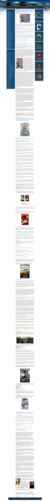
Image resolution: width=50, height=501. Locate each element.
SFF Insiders (9, 34)
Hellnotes (8, 23)
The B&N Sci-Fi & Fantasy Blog (11, 38)
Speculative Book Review (10, 35)
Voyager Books (9, 46)
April (8, 78)
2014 (8, 82)
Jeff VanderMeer (9, 25)
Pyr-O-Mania (9, 30)
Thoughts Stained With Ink (10, 45)
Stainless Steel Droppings (10, 36)
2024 (8, 53)
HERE (39, 30)
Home (25, 495)
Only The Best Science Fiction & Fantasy (11, 29)
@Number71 (9, 11)
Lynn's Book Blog (9, 27)
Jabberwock (9, 24)
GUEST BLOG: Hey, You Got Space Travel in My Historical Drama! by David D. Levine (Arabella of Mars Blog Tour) (25, 12)
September (9, 62)
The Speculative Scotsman (10, 43)
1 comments (18, 114)
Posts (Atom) (19, 496)
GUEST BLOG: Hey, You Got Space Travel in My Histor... (11, 65)
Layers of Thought (9, 26)
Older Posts (33, 495)
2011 (8, 84)
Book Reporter (9, 13)
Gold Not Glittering (9, 21)
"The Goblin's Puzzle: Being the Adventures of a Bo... (11, 67)
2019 (8, 57)
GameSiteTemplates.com (26, 500)
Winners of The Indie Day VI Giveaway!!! (11, 74)
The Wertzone (9, 44)
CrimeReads (9, 15)
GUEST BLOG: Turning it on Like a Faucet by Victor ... (11, 76)
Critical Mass (9, 16)
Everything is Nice (9, 17)
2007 (8, 87)
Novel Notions (9, 28)
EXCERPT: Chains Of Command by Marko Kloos (11, 70)
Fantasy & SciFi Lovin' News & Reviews (11, 19)
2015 (8, 81)
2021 (8, 55)
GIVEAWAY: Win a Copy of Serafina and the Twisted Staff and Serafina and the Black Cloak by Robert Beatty (25, 192)
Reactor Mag (9, 31)
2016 (8, 59)
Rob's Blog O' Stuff (9, 32)
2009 (8, 86)
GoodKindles (9, 22)
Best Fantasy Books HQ (10, 12)
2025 (8, 52)
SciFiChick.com (9, 33)
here (27, 39)
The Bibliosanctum (9, 39)
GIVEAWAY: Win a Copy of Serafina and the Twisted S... (11, 69)
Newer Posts (17, 495)
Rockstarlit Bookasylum (10, 33)
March (9, 79)
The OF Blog (9, 41)
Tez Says (8, 36)
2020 (8, 56)
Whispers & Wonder (9, 48)
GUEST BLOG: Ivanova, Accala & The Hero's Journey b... (10, 73)
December (9, 60)
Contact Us (37, 20)
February (9, 80)
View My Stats (7, 89)
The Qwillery (9, 42)
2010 (8, 85)
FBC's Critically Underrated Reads (38, 13)
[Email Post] (22, 259)
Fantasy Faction (9, 20)
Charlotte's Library (9, 14)
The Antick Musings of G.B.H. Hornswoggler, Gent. (11, 37)
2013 (8, 83)
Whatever (8, 47)
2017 (8, 58)
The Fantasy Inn (9, 40)
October (9, 61)
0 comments (18, 493)
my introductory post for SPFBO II (19, 344)
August (9, 63)
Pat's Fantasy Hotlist (9, 30)
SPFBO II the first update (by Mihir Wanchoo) (11, 71)
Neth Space (9, 27)
